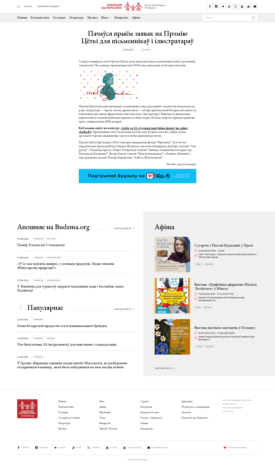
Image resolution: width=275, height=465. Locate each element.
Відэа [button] (104, 17)
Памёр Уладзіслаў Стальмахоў (41, 244)
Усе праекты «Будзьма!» (232, 408)
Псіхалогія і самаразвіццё (195, 406)
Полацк (199, 346)
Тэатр (102, 417)
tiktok (78, 448)
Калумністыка (40, 17)
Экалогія (186, 412)
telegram (62, 448)
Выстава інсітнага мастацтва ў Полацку (224, 327)
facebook (25, 448)
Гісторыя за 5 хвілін (69, 417)
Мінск (198, 307)
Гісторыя (59, 17)
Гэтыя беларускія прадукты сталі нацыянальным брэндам (62, 325)
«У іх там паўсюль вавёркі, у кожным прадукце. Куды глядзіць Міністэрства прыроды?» (65, 265)
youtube (113, 448)
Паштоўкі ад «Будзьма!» (195, 417)
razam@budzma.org (159, 448)
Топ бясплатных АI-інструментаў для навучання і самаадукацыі (67, 344)
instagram (43, 448)
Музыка (92, 17)
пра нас (28, 6)
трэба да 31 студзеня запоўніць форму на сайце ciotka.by (133, 130)
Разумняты (146, 406)
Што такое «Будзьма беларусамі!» (237, 400)
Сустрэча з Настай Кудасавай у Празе (223, 245)
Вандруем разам (53, 280)
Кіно (101, 401)
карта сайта (227, 411)
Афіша (136, 17)
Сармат (144, 401)
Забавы (144, 423)
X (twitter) (95, 448)
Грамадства (38, 239)
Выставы (208, 307)
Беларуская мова (54, 257)
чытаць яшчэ (122, 228)
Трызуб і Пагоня (108, 428)
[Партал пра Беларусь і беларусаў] (133, 6)
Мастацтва (51, 239)
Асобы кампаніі (229, 404)
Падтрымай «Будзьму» (48, 6)
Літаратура (76, 17)
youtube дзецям (134, 448)
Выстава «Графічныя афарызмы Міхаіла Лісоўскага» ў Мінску (225, 286)
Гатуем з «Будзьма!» (151, 417)
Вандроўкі (121, 17)
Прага (198, 264)
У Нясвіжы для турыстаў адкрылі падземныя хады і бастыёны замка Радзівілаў (70, 288)
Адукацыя (51, 338)
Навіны (22, 17)
